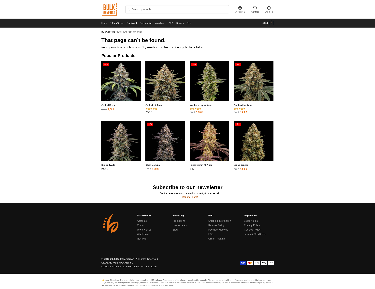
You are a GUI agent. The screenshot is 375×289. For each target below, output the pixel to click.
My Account (240, 12)
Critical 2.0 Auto (153, 105)
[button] (268, 23)
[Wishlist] (136, 65)
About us (142, 220)
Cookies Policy (252, 229)
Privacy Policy (252, 225)
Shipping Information (219, 220)
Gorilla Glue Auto (243, 105)
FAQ (210, 234)
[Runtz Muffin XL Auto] (209, 141)
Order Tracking (216, 238)
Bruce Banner (241, 165)
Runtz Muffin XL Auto (201, 165)
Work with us (144, 229)
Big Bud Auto (108, 165)
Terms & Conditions (255, 234)
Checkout (268, 12)
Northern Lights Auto (200, 105)
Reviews (141, 238)
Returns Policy (216, 225)
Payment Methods (218, 229)
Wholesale (143, 234)
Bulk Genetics (108, 31)
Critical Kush (108, 105)
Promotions (179, 220)
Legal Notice (251, 220)
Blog (175, 229)
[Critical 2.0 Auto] (165, 81)
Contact (255, 12)
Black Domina (152, 165)
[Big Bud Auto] (121, 141)
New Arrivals (180, 225)
